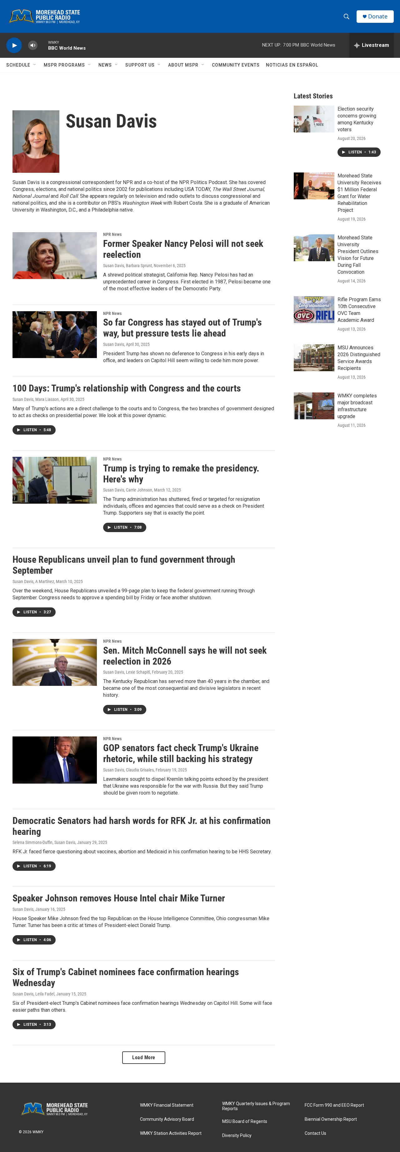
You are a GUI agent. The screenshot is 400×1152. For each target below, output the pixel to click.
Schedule (18, 64)
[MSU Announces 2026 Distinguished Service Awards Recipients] (314, 357)
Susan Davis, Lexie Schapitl (126, 672)
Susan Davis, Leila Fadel (33, 993)
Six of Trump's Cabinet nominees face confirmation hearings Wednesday (125, 977)
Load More (143, 1057)
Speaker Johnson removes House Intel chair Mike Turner (118, 898)
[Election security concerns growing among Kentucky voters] (314, 119)
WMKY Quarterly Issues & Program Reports (256, 1106)
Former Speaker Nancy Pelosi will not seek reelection (183, 249)
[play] (14, 45)
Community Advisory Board (167, 1119)
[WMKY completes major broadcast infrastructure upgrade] (314, 405)
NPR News (112, 234)
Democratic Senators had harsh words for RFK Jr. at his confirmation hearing (141, 826)
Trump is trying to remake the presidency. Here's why (181, 474)
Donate (378, 16)
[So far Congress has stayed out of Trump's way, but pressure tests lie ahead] (54, 334)
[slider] (43, 45)
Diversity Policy (237, 1135)
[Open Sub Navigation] (35, 64)
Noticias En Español (292, 64)
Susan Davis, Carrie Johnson (127, 489)
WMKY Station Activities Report (171, 1133)
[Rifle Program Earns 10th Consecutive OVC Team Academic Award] (314, 309)
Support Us (140, 64)
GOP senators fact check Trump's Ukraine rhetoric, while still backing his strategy (180, 753)
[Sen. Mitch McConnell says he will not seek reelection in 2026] (54, 662)
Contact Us (315, 1133)
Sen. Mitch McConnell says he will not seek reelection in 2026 (185, 656)
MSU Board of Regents (244, 1121)
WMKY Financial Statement (166, 1105)
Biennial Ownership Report (331, 1119)
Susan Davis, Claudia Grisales (128, 769)
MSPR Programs (64, 64)
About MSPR (183, 64)
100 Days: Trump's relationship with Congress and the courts (126, 388)
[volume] (33, 45)
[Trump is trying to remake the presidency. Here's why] (54, 480)
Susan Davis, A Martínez (33, 581)
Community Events (236, 64)
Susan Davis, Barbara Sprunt (127, 265)
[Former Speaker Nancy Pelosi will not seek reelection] (54, 255)
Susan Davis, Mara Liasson (35, 399)
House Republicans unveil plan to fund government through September (123, 565)
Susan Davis (113, 344)
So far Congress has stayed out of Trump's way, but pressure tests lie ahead (182, 328)
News (105, 64)
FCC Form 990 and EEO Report (334, 1105)
